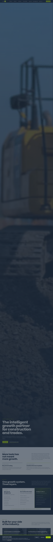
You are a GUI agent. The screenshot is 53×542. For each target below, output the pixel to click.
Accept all (48, 537)
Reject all (37, 537)
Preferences (42, 537)
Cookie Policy (9, 540)
